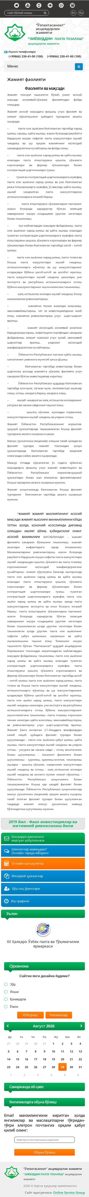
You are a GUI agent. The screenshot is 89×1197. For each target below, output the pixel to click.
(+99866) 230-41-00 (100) (26, 56)
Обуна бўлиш (44, 1152)
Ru (81, 13)
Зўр (13, 984)
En (73, 13)
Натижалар (59, 1015)
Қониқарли (18, 999)
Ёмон (14, 1006)
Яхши (14, 992)
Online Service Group (69, 1192)
